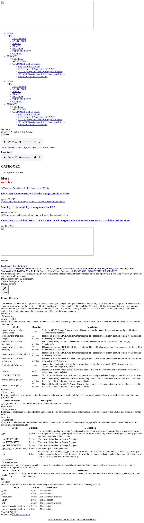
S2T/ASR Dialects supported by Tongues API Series (41, 74)
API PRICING (19, 61)
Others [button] (4, 479)
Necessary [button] (5, 313)
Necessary (9, 316)
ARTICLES (17, 48)
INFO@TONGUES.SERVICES (102, 271)
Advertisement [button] (7, 459)
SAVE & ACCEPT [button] (9, 512)
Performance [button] (6, 406)
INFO (9, 36)
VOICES (16, 43)
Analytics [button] (5, 417)
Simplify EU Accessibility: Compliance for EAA (28, 207)
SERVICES (12, 56)
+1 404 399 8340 (78, 271)
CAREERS (17, 53)
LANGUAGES (19, 41)
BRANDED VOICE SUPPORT (32, 76)
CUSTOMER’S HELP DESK (26, 64)
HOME (10, 33)
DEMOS (16, 46)
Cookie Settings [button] (9, 281)
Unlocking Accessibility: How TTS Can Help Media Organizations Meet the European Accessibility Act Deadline (65, 220)
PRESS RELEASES (21, 51)
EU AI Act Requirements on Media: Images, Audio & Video (35, 193)
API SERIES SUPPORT (29, 66)
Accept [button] (20, 281)
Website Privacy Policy (86, 519)
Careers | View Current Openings (54, 271)
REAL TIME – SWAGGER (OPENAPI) (36, 69)
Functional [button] (6, 389)
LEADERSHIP (19, 38)
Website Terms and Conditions (61, 519)
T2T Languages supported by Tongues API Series (40, 71)
